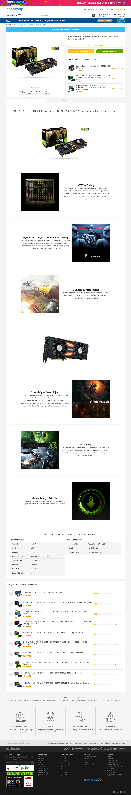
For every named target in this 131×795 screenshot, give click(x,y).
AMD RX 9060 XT (66, 762)
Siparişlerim (110, 9)
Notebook (41, 759)
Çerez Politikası (111, 772)
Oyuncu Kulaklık (43, 770)
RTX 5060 (64, 759)
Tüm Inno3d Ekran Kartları (81, 51)
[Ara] (93, 15)
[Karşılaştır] (120, 593)
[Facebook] (114, 792)
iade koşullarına (80, 731)
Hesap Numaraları (112, 764)
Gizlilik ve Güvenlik (113, 762)
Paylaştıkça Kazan (88, 9)
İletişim (109, 757)
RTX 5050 (64, 757)
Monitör (40, 760)
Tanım (25, 101)
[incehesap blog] (93, 773)
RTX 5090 (64, 774)
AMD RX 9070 (65, 766)
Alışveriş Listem (89, 764)
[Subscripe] (32, 762)
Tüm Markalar (111, 768)
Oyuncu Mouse (43, 772)
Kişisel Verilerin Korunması (115, 766)
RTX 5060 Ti (64, 760)
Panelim (86, 759)
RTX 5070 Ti (64, 770)
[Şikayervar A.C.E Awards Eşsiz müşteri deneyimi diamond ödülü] (14, 781)
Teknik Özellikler (65, 101)
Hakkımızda (110, 759)
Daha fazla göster (43, 776)
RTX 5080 (64, 772)
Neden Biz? (105, 101)
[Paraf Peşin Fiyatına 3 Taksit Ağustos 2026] (65, 20)
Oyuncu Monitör (43, 774)
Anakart (40, 762)
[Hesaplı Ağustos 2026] (65, 3)
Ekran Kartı (41, 766)
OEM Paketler (42, 757)
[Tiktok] (124, 792)
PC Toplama (100, 9)
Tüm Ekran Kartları (110, 51)
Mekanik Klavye (43, 768)
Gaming (83, 111)
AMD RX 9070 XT (66, 764)
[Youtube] (121, 792)
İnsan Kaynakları (112, 760)
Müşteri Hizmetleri (90, 757)
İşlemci (40, 764)
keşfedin (23, 733)
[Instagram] (117, 792)
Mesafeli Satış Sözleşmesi (115, 774)
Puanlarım (87, 760)
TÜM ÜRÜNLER (11, 15)
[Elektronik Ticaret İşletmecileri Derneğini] (113, 749)
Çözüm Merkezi (120, 9)
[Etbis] (28, 781)
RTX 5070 (64, 768)
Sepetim (86, 762)
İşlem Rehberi (111, 770)
